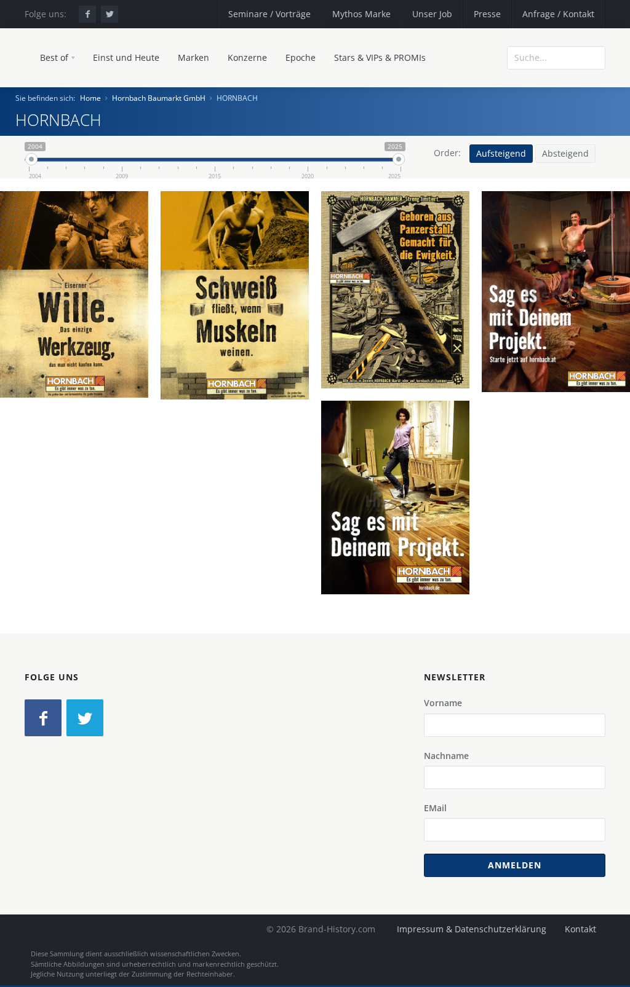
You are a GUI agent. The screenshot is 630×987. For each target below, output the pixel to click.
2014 (561, 337)
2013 (400, 335)
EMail (435, 808)
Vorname (443, 703)
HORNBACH (79, 296)
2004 (79, 339)
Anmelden (514, 865)
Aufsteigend (501, 153)
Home (90, 98)
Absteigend (565, 153)
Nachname (446, 755)
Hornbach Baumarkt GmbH (158, 98)
